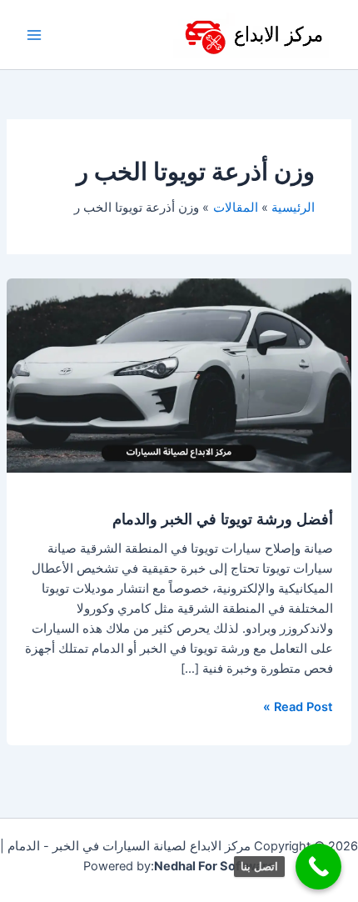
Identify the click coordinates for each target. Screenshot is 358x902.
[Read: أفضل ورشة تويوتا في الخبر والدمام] (179, 375)
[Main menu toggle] (34, 35)
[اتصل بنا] (318, 866)
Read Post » (298, 705)
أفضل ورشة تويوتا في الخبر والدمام (222, 518)
